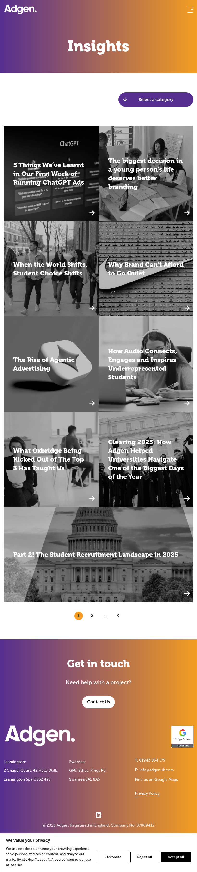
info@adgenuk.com (156, 770)
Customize (113, 857)
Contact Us (98, 701)
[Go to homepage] (20, 9)
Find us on (156, 780)
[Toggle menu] (190, 10)
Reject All (144, 857)
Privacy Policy (147, 793)
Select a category (156, 99)
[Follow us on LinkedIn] (98, 815)
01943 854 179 (152, 760)
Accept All (176, 857)
